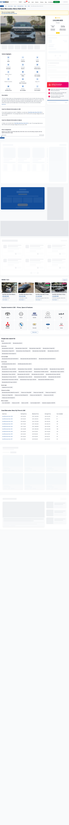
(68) (9, 371)
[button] (21, 2)
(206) (25, 369)
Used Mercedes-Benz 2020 (7, 431)
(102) (7, 395)
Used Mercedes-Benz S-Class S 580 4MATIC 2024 (26, 294)
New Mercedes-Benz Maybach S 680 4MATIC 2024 (9, 294)
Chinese (41, 2)
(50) (23, 374)
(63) (41, 371)
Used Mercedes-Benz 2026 (7, 416)
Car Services (50, 2)
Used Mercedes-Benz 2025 (7, 418)
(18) (48, 348)
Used (33, 2)
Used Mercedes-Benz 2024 (7, 421)
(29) (54, 376)
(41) (9, 376)
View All (65, 279)
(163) (35, 348)
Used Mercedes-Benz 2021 (7, 428)
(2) (9, 353)
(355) (25, 402)
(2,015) (6, 343)
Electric (36, 2)
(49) (38, 374)
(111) (57, 369)
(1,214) (21, 348)
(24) (46, 379)
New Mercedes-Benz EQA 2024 (35, 112)
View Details (4, 299)
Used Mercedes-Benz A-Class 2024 (42, 294)
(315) (48, 402)
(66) (38, 392)
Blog (46, 2)
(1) (24, 363)
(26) (28, 379)
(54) (8, 374)
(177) (36, 395)
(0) (10, 392)
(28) (10, 379)
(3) (17, 343)
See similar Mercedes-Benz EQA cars (9, 13)
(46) (53, 374)
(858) (26, 392)
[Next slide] (68, 291)
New (29, 2)
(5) (8, 397)
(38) (40, 376)
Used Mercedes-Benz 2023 (7, 423)
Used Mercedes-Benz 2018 (7, 436)
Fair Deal (58, 17)
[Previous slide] (1, 291)
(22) (9, 382)
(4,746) (7, 387)
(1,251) (15, 402)
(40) (25, 376)
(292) (9, 369)
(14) (21, 395)
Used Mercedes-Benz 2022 (7, 426)
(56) (57, 371)
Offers (25, 2)
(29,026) (6, 402)
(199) (41, 369)
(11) (51, 392)
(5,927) (35, 402)
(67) (25, 371)
